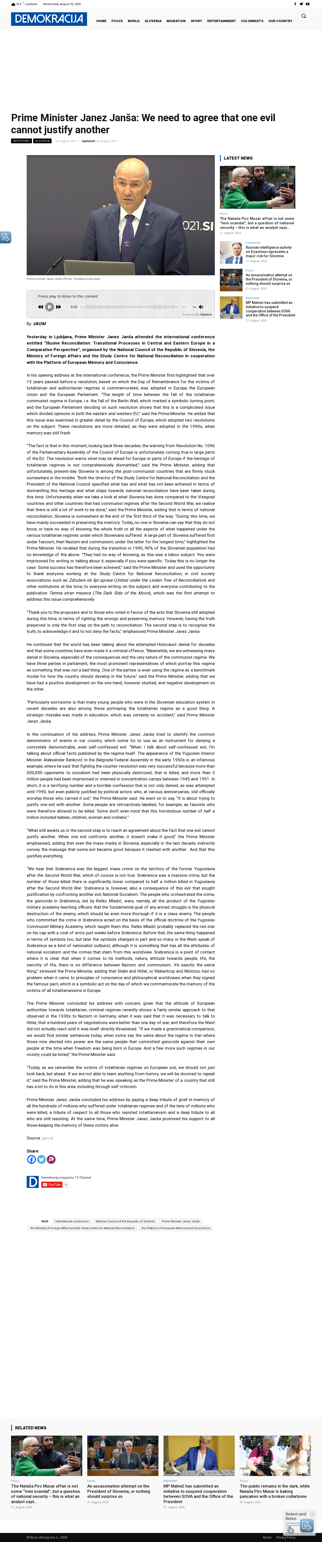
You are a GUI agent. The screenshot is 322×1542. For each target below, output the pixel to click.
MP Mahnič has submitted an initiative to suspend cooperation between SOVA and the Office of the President (270, 309)
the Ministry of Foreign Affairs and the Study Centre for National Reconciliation (83, 1228)
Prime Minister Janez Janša (180, 1221)
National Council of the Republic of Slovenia (125, 1221)
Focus (224, 213)
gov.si (47, 1138)
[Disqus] (121, 1317)
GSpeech (206, 314)
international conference (72, 1221)
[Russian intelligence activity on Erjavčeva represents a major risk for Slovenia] (231, 252)
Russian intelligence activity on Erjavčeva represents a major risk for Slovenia (269, 251)
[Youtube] (308, 4)
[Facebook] (295, 4)
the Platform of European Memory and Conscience (176, 1228)
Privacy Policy (285, 1537)
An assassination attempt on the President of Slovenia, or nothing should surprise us (269, 279)
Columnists (253, 242)
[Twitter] (301, 4)
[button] (303, 16)
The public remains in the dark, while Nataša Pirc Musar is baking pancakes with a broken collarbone (275, 1491)
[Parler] (51, 1159)
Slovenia (42, 141)
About (267, 1537)
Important (21, 141)
